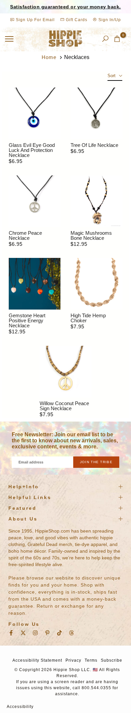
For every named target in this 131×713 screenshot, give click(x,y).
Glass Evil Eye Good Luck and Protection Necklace (32, 150)
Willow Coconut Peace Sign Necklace (64, 405)
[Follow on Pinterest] (47, 633)
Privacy (73, 660)
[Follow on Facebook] (11, 633)
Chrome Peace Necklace (25, 235)
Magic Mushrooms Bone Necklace (91, 235)
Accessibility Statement (37, 660)
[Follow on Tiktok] (59, 633)
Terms (91, 660)
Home (49, 57)
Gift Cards (75, 19)
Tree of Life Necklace (94, 145)
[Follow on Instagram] (35, 633)
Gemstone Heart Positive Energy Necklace (27, 320)
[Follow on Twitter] (23, 633)
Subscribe (111, 660)
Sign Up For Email (35, 19)
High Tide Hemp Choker (88, 318)
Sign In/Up (109, 19)
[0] (117, 39)
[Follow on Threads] (71, 633)
